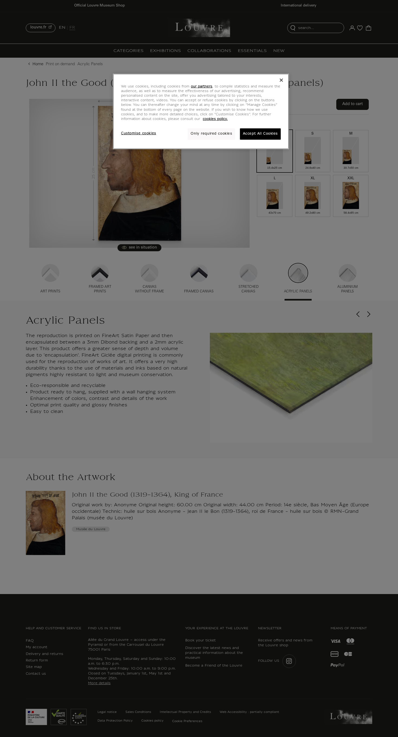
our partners (201, 86)
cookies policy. (215, 119)
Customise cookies (138, 133)
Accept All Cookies (260, 133)
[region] (201, 111)
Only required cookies (211, 133)
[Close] (281, 80)
